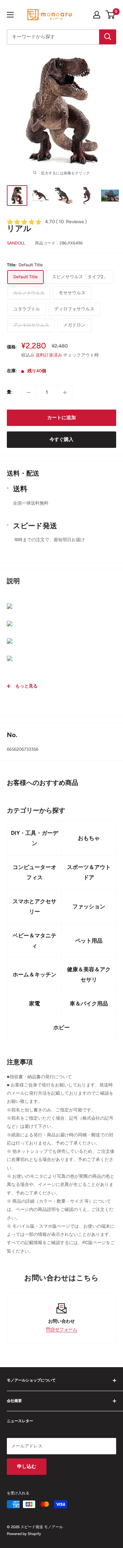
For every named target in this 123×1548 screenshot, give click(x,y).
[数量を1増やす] (65, 392)
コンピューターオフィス (34, 872)
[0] (110, 15)
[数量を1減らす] (29, 392)
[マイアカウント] (96, 14)
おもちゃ (89, 838)
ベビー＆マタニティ (34, 940)
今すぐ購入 (61, 439)
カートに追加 (61, 418)
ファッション (88, 906)
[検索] (107, 36)
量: (10, 392)
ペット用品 (88, 940)
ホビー (61, 1027)
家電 (34, 1003)
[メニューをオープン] (10, 14)
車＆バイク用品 (89, 1003)
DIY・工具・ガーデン (34, 838)
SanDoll (16, 243)
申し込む (26, 1466)
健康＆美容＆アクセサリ (89, 974)
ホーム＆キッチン (34, 974)
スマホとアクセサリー (34, 906)
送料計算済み (49, 355)
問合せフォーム (61, 1329)
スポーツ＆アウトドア (89, 872)
